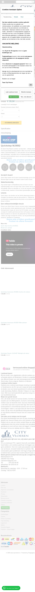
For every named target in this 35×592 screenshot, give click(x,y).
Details (16, 17)
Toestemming (7, 17)
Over (22, 17)
